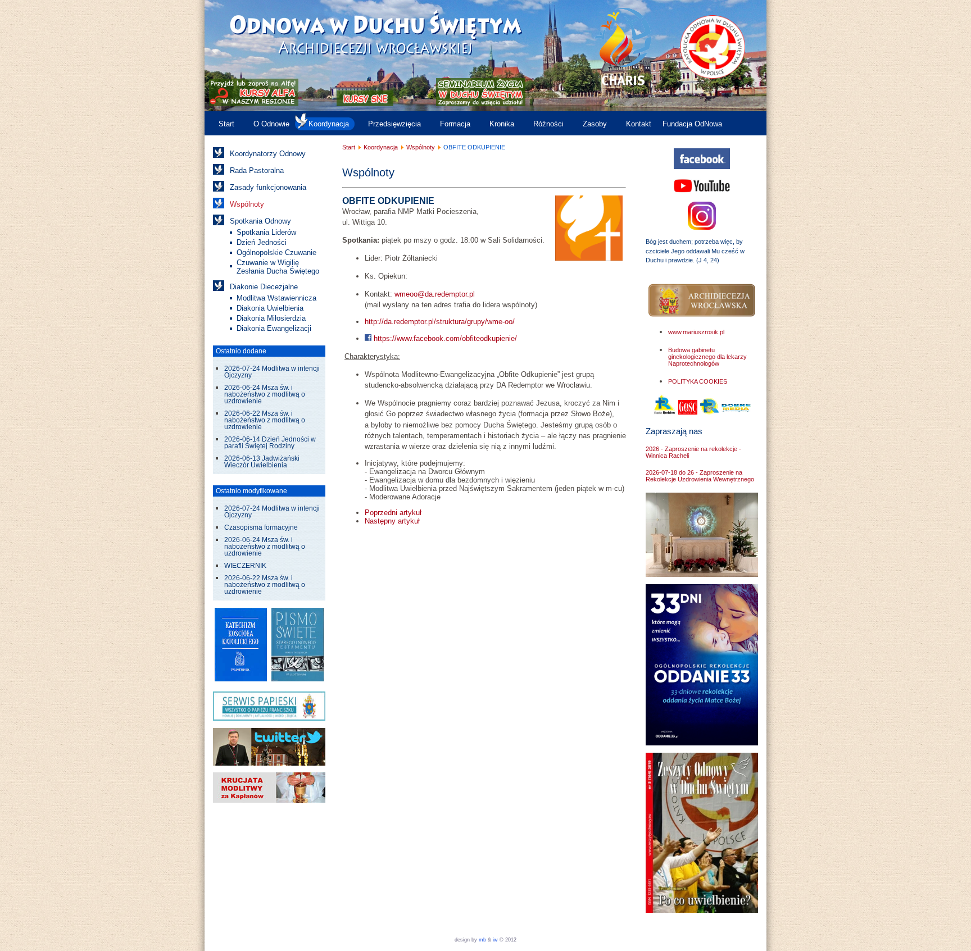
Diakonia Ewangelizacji (274, 328)
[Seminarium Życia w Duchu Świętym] (480, 103)
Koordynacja (328, 124)
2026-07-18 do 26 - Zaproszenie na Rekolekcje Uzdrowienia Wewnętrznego (700, 476)
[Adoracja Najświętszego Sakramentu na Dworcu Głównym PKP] (702, 574)
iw (494, 940)
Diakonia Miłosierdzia (271, 318)
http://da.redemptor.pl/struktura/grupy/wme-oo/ (440, 321)
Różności (548, 124)
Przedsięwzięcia (394, 124)
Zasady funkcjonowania (268, 187)
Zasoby (595, 124)
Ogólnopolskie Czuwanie (276, 252)
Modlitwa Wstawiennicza (276, 298)
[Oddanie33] (702, 743)
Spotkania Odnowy (260, 221)
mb (482, 940)
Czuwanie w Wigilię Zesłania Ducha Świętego (278, 266)
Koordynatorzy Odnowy (268, 153)
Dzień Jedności (262, 242)
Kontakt (638, 124)
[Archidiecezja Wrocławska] (702, 301)
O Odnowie (271, 124)
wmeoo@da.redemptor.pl (434, 294)
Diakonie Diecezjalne (264, 287)
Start (226, 124)
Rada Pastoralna (257, 170)
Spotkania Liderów (266, 232)
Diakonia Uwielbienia (270, 308)
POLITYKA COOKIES (697, 381)
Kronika (501, 124)
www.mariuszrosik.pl (696, 332)
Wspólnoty (247, 204)
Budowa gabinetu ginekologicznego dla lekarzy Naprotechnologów (707, 357)
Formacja (455, 124)
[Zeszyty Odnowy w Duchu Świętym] (702, 910)
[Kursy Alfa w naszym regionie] (252, 103)
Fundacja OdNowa (692, 124)
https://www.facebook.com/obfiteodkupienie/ (444, 338)
